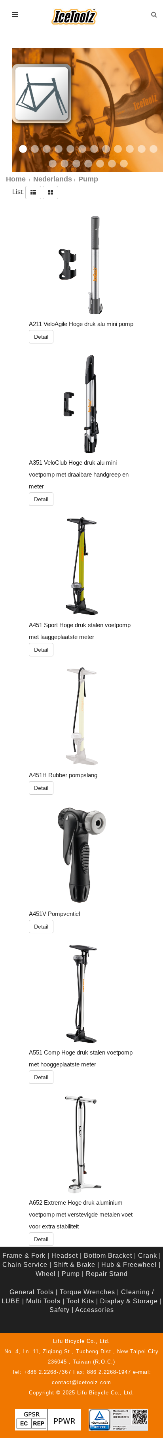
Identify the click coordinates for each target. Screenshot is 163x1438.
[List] (33, 192)
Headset (64, 1255)
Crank (147, 1255)
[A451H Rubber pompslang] (82, 716)
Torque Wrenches (87, 1292)
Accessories (94, 1309)
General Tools (31, 1292)
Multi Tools (43, 1301)
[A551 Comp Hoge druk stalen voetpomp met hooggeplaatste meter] (82, 993)
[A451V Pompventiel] (82, 855)
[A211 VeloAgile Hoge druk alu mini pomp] (82, 265)
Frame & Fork (23, 1255)
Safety (59, 1309)
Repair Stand (107, 1273)
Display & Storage (129, 1301)
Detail (41, 337)
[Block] (50, 192)
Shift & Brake (74, 1264)
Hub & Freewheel (129, 1264)
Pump (71, 1273)
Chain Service (24, 1264)
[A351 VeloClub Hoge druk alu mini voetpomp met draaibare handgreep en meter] (82, 404)
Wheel (46, 1273)
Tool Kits (80, 1301)
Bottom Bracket (108, 1255)
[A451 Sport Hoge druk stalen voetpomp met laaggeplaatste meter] (82, 566)
